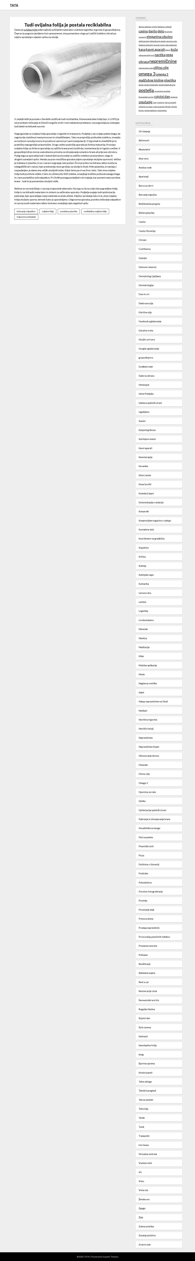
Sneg (141, 1054)
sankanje (173, 97)
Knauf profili (145, 484)
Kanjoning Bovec (147, 430)
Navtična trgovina (148, 719)
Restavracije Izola (148, 991)
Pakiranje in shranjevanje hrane (154, 819)
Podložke (143, 873)
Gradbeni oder (146, 366)
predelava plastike (68, 211)
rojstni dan (162, 96)
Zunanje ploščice (147, 1235)
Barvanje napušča (148, 194)
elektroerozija (144, 41)
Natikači (143, 710)
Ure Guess (144, 1145)
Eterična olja (145, 312)
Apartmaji (144, 176)
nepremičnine (163, 61)
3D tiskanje (144, 131)
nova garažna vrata (146, 68)
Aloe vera (143, 158)
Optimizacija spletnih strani (152, 810)
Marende (143, 629)
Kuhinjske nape (146, 574)
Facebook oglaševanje (150, 321)
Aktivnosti (144, 140)
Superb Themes (110, 1256)
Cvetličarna (145, 249)
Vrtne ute (143, 1190)
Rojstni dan (144, 1018)
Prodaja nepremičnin (149, 927)
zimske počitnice (150, 110)
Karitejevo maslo (147, 439)
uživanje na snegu (146, 107)
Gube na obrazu (146, 375)
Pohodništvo (145, 882)
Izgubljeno (144, 411)
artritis (154, 27)
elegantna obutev (160, 36)
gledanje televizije (146, 45)
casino (143, 31)
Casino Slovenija (147, 231)
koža (174, 49)
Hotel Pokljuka (146, 393)
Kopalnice (144, 547)
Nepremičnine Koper (149, 746)
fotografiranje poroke (158, 41)
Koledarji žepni (146, 493)
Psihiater (143, 955)
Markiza (143, 638)
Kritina (142, 556)
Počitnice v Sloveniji (149, 864)
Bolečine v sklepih (165, 27)
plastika (170, 80)
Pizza (141, 855)
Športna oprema (147, 1063)
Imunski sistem (159, 45)
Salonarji (143, 1036)
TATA (14, 5)
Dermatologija (146, 285)
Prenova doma (146, 918)
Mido (141, 656)
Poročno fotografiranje (151, 891)
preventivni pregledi (162, 91)
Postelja (143, 900)
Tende (142, 1117)
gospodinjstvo (146, 357)
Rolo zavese (145, 1027)
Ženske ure (144, 1199)
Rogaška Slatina (147, 1009)
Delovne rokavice (147, 267)
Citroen (142, 240)
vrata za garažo (158, 107)
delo (161, 31)
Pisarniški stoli (146, 846)
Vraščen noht (145, 1163)
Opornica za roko (147, 792)
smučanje (145, 102)
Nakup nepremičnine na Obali (153, 701)
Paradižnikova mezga (149, 828)
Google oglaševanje (149, 348)
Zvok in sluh (145, 1244)
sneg (155, 102)
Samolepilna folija (148, 1045)
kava (142, 49)
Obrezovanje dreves (149, 755)
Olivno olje (144, 773)
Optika (142, 801)
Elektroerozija (146, 303)
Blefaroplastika (146, 212)
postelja (146, 90)
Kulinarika (144, 583)
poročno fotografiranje (167, 85)
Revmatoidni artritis (146, 97)
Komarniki (144, 511)
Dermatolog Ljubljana (150, 276)
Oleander (143, 764)
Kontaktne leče (146, 529)
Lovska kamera (146, 620)
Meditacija (144, 647)
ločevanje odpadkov (26, 211)
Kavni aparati (145, 448)
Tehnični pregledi (147, 1090)
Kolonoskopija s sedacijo (151, 502)
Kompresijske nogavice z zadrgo (155, 520)
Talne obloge (145, 1081)
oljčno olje (161, 67)
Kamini (142, 421)
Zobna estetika (146, 1226)
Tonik (141, 1126)
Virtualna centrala (148, 1154)
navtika (159, 55)
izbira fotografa (171, 45)
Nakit (141, 692)
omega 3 (147, 73)
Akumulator (144, 149)
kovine (167, 50)
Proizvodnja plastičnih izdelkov (154, 936)
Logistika (143, 611)
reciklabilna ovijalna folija (95, 211)
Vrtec (141, 1181)
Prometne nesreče (148, 945)
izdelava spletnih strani (150, 402)
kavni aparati (155, 49)
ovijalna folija (30, 29)
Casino (142, 221)
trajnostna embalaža (26, 217)
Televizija (143, 1108)
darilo (152, 31)
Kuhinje (142, 565)
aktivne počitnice (145, 27)
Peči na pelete (146, 837)
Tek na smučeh (146, 1099)
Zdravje (168, 107)
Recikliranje (145, 964)
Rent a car (144, 982)
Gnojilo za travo (147, 339)
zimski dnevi (162, 110)
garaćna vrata (171, 41)
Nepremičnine (146, 737)
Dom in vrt (144, 294)
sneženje (160, 102)
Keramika (143, 466)
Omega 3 (143, 783)
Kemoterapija (145, 457)
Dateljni (143, 258)
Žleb (141, 1217)
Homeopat (144, 384)
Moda (142, 674)
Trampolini (144, 1135)
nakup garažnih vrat (146, 55)
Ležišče (142, 602)
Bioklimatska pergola (149, 203)
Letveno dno (145, 593)
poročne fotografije (151, 85)
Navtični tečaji (146, 728)
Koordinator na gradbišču (152, 538)
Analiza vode (145, 167)
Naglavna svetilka (148, 683)
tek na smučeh (170, 102)
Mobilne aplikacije (148, 665)
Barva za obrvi (146, 185)
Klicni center (145, 475)
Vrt (140, 1172)
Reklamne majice (147, 973)
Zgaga (142, 1208)
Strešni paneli (145, 1072)
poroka (141, 85)
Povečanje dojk (146, 909)
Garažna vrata (146, 330)
